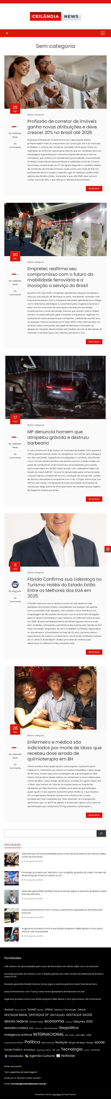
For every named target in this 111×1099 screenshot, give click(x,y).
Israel (71, 1035)
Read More (94, 188)
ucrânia (87, 1050)
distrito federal (16, 1021)
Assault (9, 1009)
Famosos (38, 1028)
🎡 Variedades (13, 1056)
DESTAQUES (57, 1015)
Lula (88, 1035)
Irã (66, 1035)
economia (54, 1021)
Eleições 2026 (83, 1021)
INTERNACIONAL (48, 1034)
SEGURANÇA (29, 1050)
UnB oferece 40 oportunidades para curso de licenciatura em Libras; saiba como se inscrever (64, 855)
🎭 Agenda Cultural (40, 1056)
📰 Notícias (65, 1055)
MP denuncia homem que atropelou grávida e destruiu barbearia (58, 437)
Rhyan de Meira (77, 1042)
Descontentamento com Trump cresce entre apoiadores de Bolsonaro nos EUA (62, 911)
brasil (32, 1009)
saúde (100, 1042)
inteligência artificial (18, 1035)
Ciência (81, 1009)
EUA (31, 1028)
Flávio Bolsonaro (50, 1028)
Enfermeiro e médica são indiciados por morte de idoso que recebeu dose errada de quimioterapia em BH (64, 750)
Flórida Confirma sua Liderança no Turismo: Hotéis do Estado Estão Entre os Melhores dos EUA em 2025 (64, 587)
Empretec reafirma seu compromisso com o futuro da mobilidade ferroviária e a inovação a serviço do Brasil (60, 277)
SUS (58, 1050)
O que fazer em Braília (13, 1043)
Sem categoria (37, 114)
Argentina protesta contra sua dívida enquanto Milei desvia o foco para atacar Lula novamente (62, 930)
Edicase (68, 1022)
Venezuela (95, 1050)
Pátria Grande (47, 1042)
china (49, 1009)
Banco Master (20, 1010)
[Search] (101, 833)
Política (32, 1042)
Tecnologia (72, 1049)
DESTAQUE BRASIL (15, 1015)
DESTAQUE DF (39, 1015)
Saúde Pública (13, 1049)
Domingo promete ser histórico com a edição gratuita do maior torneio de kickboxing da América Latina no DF (64, 874)
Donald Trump (36, 1021)
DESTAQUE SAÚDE (79, 1015)
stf (53, 1049)
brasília (40, 1010)
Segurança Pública (44, 1050)
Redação (61, 1042)
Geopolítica (68, 1027)
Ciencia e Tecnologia (65, 1009)
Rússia (90, 1042)
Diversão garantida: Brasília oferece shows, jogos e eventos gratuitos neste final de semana (64, 892)
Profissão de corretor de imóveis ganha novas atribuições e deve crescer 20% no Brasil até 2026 (62, 127)
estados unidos (16, 1028)
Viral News (56, 1094)
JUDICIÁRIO (80, 1035)
